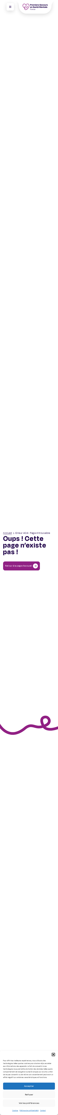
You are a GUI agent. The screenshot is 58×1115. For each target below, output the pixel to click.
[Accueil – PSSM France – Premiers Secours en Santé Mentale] (35, 7)
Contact (43, 1110)
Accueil (7, 533)
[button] (53, 1054)
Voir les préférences (29, 1103)
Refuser (29, 1094)
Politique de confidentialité (29, 1110)
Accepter (29, 1086)
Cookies (15, 1110)
